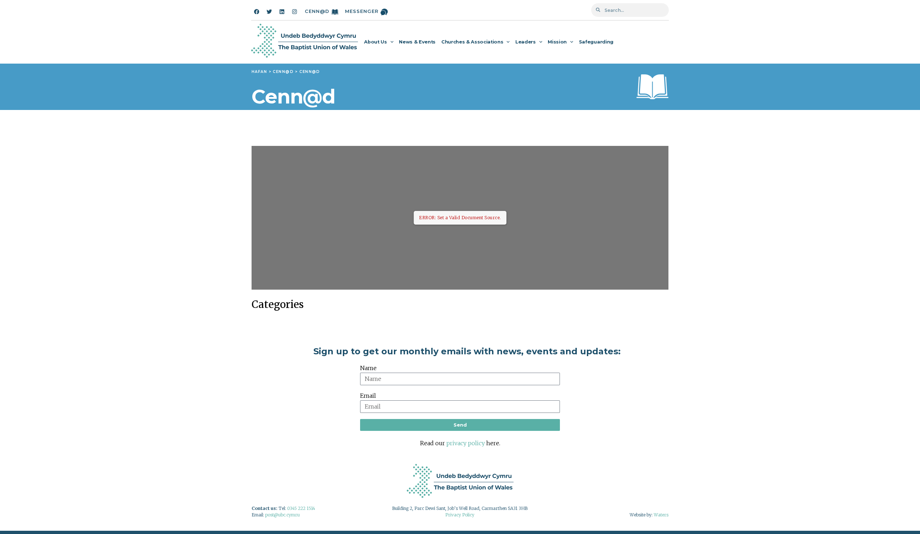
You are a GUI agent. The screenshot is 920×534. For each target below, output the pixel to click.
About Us (375, 42)
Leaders (525, 42)
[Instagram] (294, 11)
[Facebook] (256, 11)
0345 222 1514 (301, 508)
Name (368, 368)
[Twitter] (269, 11)
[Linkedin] (281, 11)
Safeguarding (596, 42)
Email (368, 395)
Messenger (362, 11)
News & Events (417, 42)
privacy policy (465, 443)
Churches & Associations (472, 42)
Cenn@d (317, 11)
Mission (557, 42)
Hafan (259, 71)
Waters (661, 514)
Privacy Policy (459, 514)
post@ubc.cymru (282, 514)
